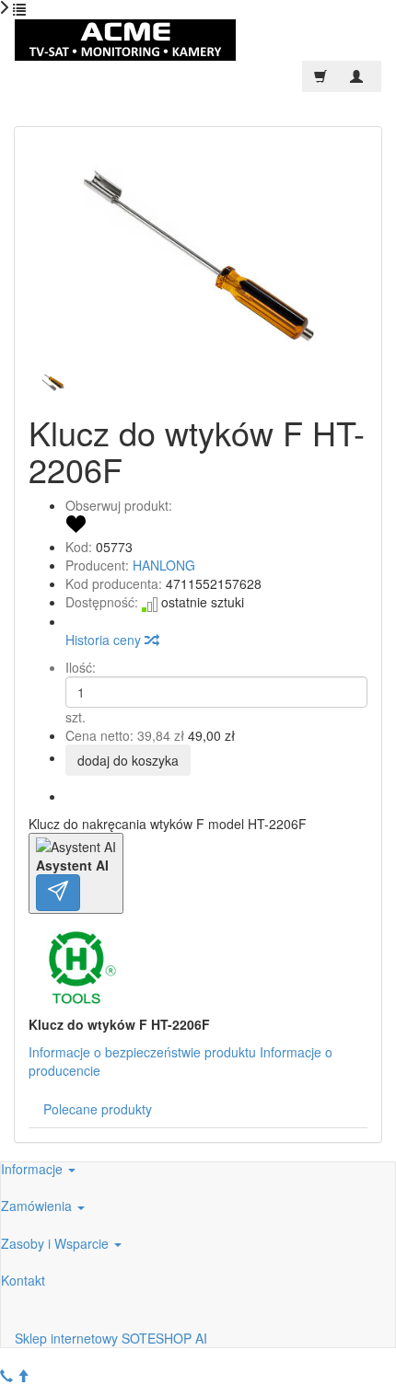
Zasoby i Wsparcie (56, 1243)
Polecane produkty (97, 1109)
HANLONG (164, 565)
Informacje (33, 1169)
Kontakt (23, 1280)
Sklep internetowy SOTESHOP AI (111, 1338)
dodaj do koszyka (128, 760)
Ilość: (80, 667)
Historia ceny (105, 639)
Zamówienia (38, 1205)
